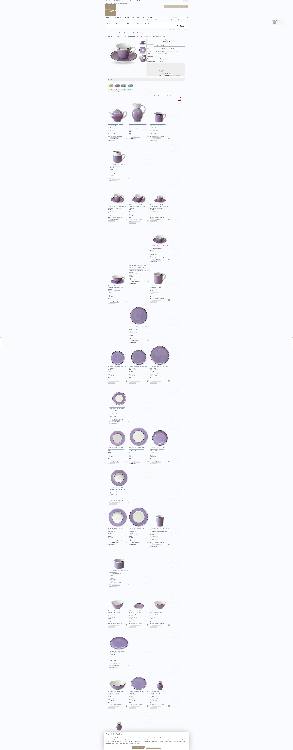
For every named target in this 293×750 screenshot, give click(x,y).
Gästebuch (166, 0)
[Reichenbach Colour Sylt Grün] (292, 342)
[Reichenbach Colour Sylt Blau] (0, 342)
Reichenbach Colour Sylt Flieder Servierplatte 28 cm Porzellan (117, 652)
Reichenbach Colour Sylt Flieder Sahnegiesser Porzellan (117, 165)
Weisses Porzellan (147, 19)
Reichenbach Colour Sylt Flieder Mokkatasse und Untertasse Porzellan (159, 205)
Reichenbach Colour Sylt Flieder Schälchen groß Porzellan (115, 611)
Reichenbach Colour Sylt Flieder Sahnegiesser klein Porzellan (157, 124)
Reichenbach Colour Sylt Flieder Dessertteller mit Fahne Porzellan (116, 448)
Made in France (171, 19)
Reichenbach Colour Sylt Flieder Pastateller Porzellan (115, 529)
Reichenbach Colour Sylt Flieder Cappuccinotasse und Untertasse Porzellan (137, 206)
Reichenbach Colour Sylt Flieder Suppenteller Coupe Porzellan (157, 448)
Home (106, 3)
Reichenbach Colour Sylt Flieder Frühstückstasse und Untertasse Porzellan (115, 287)
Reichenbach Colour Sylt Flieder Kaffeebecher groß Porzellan (136, 268)
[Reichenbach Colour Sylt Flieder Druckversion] (179, 99)
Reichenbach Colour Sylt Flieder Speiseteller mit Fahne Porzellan (136, 448)
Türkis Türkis (124, 89)
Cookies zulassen (138, 747)
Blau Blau (130, 89)
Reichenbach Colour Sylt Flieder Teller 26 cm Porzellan (139, 327)
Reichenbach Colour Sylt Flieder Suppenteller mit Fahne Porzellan (117, 488)
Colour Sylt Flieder (124, 3)
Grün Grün (111, 89)
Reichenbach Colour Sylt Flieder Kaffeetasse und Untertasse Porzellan (117, 205)
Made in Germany (159, 19)
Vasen (185, 29)
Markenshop (171, 29)
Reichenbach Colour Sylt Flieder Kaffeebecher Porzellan (157, 286)
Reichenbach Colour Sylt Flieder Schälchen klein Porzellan (157, 611)
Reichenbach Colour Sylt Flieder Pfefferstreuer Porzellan (117, 732)
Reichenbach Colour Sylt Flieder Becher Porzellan (159, 529)
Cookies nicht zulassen (153, 747)
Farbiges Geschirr (182, 19)
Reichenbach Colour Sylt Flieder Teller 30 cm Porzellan (160, 367)
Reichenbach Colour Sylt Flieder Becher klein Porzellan (118, 571)
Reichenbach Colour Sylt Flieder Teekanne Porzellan (115, 124)
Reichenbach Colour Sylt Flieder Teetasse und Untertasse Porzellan (160, 246)
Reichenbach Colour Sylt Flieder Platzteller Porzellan (136, 529)
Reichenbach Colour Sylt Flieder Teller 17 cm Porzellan (118, 367)
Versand (168, 66)
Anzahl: (160, 75)
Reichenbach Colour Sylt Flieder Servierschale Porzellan (115, 692)
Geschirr (110, 3)
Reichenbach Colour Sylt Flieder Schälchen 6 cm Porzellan (136, 611)
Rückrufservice (178, 0)
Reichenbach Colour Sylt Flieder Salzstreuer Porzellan (157, 692)
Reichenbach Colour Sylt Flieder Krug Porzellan (138, 124)
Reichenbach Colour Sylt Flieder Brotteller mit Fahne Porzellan (117, 407)
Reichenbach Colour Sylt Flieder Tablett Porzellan (138, 692)
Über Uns (172, 0)
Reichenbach (116, 3)
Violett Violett (117, 90)
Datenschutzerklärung (131, 743)
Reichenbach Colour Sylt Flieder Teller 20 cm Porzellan (139, 367)
